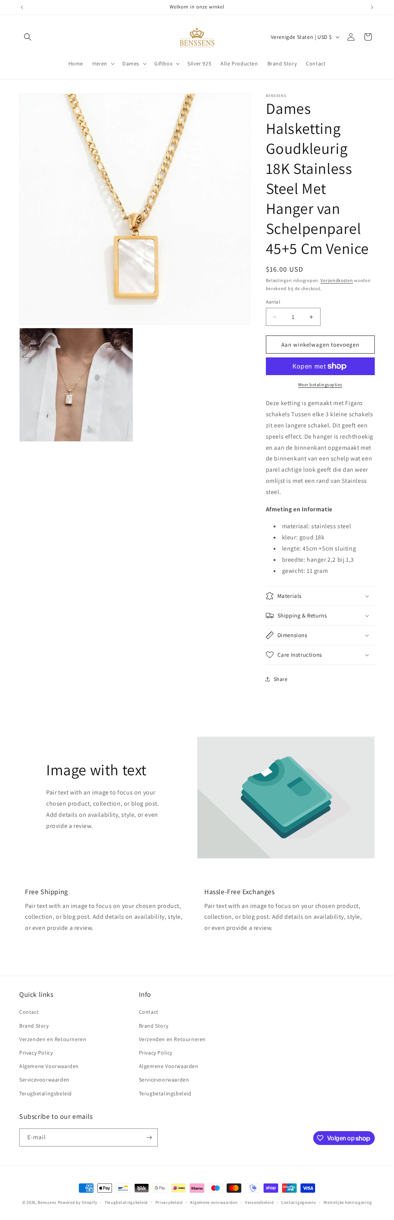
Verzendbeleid (259, 1202)
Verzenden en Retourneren (52, 1039)
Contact (29, 1011)
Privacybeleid (169, 1202)
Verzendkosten (337, 280)
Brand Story (34, 1025)
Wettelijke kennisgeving (348, 1202)
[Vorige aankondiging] (21, 7)
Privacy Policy (36, 1052)
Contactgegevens (298, 1202)
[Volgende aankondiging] (372, 7)
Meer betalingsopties (320, 384)
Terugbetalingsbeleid (45, 1093)
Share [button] (281, 679)
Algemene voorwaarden (213, 1202)
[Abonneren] (148, 1137)
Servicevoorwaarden (44, 1079)
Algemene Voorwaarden (49, 1066)
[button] (27, 36)
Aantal (273, 302)
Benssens (47, 1202)
